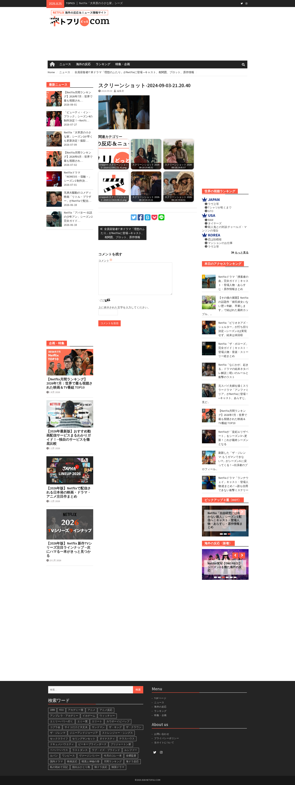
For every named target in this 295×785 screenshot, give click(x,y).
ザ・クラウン (133, 727)
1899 (52, 709)
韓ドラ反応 (100, 767)
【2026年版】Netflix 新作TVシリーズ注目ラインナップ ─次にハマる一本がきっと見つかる (69, 549)
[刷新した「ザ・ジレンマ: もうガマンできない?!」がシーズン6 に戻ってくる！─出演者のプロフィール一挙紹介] (209, 457)
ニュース (65, 64)
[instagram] (246, 3)
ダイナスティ (107, 738)
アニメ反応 (106, 709)
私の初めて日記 (59, 767)
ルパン (54, 755)
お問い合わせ (161, 734)
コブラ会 (55, 727)
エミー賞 (82, 721)
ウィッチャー (107, 715)
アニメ (91, 709)
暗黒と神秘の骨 (91, 761)
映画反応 (72, 761)
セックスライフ (59, 738)
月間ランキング (113, 761)
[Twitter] (242, 3)
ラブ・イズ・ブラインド (106, 750)
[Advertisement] (184, 34)
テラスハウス (127, 738)
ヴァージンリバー (89, 755)
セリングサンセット (83, 738)
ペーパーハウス (59, 750)
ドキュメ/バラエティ (62, 744)
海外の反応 (83, 64)
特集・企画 (122, 64)
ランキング (103, 64)
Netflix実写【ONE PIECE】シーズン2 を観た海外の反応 (225, 567)
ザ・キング (115, 727)
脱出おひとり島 (81, 767)
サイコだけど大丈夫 (76, 727)
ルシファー (130, 750)
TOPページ (160, 698)
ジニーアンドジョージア (84, 732)
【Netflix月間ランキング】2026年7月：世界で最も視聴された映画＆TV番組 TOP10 (69, 383)
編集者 (120, 90)
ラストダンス (80, 750)
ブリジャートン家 (121, 744)
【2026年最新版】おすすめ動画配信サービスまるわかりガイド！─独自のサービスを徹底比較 (68, 437)
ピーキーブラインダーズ (92, 744)
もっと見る (241, 252)
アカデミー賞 (75, 709)
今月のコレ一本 (113, 755)
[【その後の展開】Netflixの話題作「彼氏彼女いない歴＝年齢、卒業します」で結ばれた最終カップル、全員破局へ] (209, 302)
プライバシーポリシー (166, 738)
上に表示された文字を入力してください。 (124, 307)
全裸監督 (131, 755)
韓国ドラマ (117, 767)
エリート (97, 721)
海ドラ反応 (132, 761)
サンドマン (98, 727)
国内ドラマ (56, 761)
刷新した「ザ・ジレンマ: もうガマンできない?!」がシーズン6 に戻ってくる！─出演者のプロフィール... (225, 461)
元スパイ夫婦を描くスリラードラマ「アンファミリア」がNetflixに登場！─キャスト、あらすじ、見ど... (225, 394)
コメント (103, 260)
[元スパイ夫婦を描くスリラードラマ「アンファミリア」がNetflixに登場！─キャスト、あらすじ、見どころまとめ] (209, 390)
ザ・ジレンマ (57, 732)
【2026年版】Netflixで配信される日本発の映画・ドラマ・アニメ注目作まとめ (68, 492)
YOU (61, 709)
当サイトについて (165, 742)
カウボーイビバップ (117, 721)
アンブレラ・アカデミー (64, 715)
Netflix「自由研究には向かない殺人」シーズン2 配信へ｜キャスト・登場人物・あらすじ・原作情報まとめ (225, 520)
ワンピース (68, 755)
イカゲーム (88, 715)
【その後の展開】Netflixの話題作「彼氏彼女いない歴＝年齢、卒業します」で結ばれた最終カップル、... (225, 306)
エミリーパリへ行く (61, 721)
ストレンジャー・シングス (117, 732)
